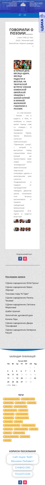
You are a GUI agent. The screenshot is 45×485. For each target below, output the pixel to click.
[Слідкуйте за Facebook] (20, 259)
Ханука (23, 410)
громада (20, 402)
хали (7, 440)
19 (17, 378)
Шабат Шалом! (12, 311)
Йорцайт (9, 413)
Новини (8, 402)
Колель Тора (11, 319)
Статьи (8, 428)
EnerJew (25, 436)
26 (17, 382)
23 (35, 378)
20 (22, 378)
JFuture (8, 421)
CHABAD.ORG (22, 467)
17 (8, 378)
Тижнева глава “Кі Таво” (17, 293)
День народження (12, 398)
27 (22, 382)
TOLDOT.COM (22, 474)
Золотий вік (14, 43)
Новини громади (26, 43)
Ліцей (32, 402)
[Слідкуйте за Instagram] (25, 259)
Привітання (19, 432)
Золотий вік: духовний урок (19, 315)
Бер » (14, 385)
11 (13, 374)
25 (13, 382)
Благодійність (28, 398)
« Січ (9, 385)
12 (17, 374)
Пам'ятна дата (22, 417)
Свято (8, 406)
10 (8, 374)
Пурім (8, 432)
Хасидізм (9, 417)
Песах (19, 421)
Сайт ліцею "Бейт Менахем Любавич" (22, 459)
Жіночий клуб (27, 40)
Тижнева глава (28, 425)
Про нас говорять (11, 436)
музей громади (21, 428)
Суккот (34, 428)
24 (8, 382)
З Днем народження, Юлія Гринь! (22, 283)
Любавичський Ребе (12, 425)
